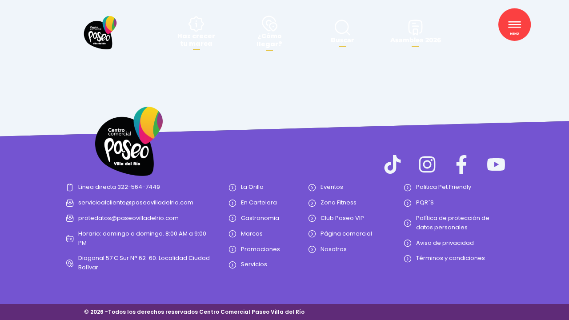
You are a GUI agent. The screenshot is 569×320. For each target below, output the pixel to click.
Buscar (342, 40)
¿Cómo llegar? (269, 40)
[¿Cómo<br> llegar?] (269, 23)
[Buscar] (342, 27)
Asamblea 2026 (415, 40)
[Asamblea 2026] (415, 27)
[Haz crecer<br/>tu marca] (196, 23)
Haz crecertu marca (196, 40)
